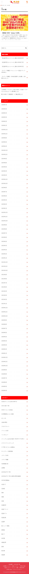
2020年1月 (4, 353)
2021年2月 (4, 299)
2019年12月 (4, 357)
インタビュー (4, 434)
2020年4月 (4, 340)
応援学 (3, 521)
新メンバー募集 (5, 525)
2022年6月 (4, 237)
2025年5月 (4, 142)
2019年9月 (4, 369)
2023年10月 (4, 183)
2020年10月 (4, 316)
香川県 (3, 550)
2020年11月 (4, 311)
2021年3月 (4, 295)
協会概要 (11, 564)
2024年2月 (4, 175)
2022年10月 (4, 220)
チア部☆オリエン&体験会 (8, 447)
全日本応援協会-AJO (14, 572)
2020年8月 (4, 324)
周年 (2, 492)
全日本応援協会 (5, 480)
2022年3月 (4, 249)
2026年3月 (4, 117)
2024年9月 (4, 158)
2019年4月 (4, 390)
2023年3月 (4, 200)
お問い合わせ (9, 569)
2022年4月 (4, 245)
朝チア (3, 534)
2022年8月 (4, 229)
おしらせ (3, 418)
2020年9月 (4, 320)
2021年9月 (4, 274)
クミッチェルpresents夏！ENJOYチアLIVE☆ (12, 438)
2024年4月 (4, 171)
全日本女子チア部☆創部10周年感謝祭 (11, 476)
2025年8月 (4, 137)
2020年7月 (4, 328)
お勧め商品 (4, 422)
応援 (2, 501)
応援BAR (3, 505)
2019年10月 (4, 365)
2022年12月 (4, 212)
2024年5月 (4, 166)
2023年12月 (4, 179)
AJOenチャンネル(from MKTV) (9, 401)
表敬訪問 (3, 542)
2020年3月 (4, 345)
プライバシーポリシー (18, 569)
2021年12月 (4, 262)
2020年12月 (4, 307)
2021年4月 (4, 291)
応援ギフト (4, 513)
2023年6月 (4, 196)
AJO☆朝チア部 (5, 405)
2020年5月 (4, 336)
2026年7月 (4, 104)
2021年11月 (4, 266)
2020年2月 (4, 349)
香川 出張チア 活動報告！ (7, 94)
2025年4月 (4, 146)
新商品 (3, 530)
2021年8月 (4, 278)
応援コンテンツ (8, 567)
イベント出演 (4, 430)
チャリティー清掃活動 (7, 451)
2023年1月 (4, 208)
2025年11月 (4, 133)
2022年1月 (4, 258)
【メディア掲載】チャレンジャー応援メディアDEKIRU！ (13, 71)
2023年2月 (4, 204)
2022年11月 (4, 216)
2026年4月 (4, 113)
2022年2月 (4, 253)
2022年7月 (4, 233)
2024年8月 (4, 162)
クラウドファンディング (7, 443)
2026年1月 (4, 125)
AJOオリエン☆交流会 (7, 409)
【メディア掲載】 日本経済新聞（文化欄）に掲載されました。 (13, 77)
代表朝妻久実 (4, 463)
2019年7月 (4, 378)
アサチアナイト (5, 426)
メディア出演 (4, 455)
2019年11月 (4, 361)
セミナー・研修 (15, 567)
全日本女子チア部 (5, 472)
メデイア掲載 (4, 459)
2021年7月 (4, 282)
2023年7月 (4, 191)
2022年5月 (4, 241)
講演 (2, 546)
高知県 (3, 554)
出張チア (3, 484)
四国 (2, 496)
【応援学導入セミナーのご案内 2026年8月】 (12, 58)
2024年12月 (4, 150)
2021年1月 (4, 303)
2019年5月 (4, 386)
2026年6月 (4, 109)
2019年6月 (4, 382)
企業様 (3, 467)
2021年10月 (4, 270)
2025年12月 (4, 129)
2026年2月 (4, 121)
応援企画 (3, 517)
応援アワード (4, 509)
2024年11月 (4, 154)
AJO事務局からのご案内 (7, 414)
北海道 (3, 488)
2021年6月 (4, 287)
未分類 (3, 538)
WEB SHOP (22, 567)
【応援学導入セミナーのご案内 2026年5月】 (12, 66)
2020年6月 (4, 332)
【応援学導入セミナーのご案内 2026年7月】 (12, 62)
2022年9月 (4, 224)
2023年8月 (4, 187)
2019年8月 (4, 374)
